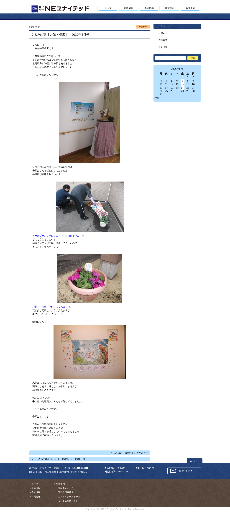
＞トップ (33, 484)
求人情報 (163, 47)
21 (182, 88)
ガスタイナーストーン (67, 496)
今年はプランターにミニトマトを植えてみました (58, 235)
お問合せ (190, 8)
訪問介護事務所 (64, 492)
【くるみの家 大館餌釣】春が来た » (128, 452)
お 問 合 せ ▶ (186, 470)
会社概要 (149, 8)
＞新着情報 (34, 488)
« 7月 (156, 98)
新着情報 (128, 8)
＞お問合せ (34, 496)
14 (182, 84)
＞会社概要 (34, 492)
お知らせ (163, 33)
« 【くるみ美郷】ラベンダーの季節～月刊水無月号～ (59, 459)
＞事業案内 (59, 484)
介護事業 (163, 40)
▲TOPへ (194, 461)
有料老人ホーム (64, 488)
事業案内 (169, 8)
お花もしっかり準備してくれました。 (52, 306)
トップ (107, 8)
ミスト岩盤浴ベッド (66, 500)
